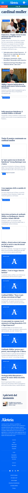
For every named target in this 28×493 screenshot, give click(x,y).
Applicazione (14, 457)
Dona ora (3, 6)
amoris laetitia (6, 70)
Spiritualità (14, 446)
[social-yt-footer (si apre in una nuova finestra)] (10, 471)
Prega (17, 6)
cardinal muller (6, 20)
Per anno (14, 465)
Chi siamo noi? (14, 478)
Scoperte (14, 448)
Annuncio (14, 459)
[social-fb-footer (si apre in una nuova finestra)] (12, 471)
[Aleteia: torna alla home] (14, 2)
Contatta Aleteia (14, 485)
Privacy (14, 488)
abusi (4, 173)
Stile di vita (14, 444)
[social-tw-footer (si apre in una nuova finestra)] (15, 471)
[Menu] (4, 2)
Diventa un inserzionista (14, 483)
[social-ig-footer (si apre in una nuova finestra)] (18, 471)
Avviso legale (14, 480)
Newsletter (14, 455)
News (14, 442)
